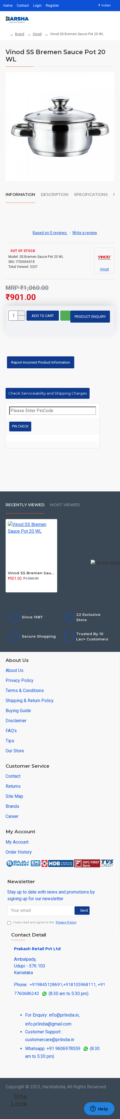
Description (54, 194)
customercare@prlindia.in (49, 1039)
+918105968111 (79, 984)
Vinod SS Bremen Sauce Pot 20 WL (31, 573)
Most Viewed (65, 504)
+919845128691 (46, 984)
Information (20, 194)
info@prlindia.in (64, 1015)
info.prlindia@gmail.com (48, 1024)
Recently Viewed (25, 504)
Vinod (37, 34)
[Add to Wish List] (22, 586)
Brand (19, 34)
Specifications (91, 194)
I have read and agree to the (44, 922)
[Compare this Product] (32, 586)
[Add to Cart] (11, 586)
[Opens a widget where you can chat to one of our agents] (99, 1109)
